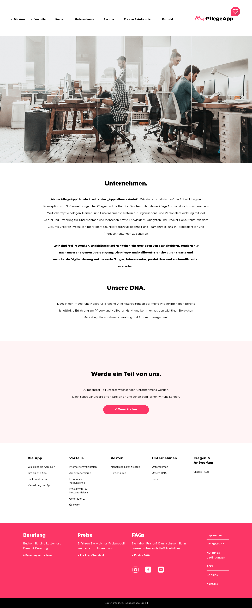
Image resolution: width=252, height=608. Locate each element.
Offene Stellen (126, 409)
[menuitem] (17, 19)
